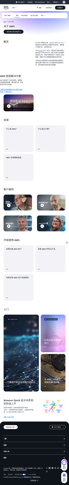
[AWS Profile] (64, 2)
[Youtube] (61, 468)
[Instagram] (55, 468)
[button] (60, 8)
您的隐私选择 (18, 474)
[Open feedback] (67, 242)
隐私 (5, 474)
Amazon (41, 50)
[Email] (46, 472)
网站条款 (10, 474)
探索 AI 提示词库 (9, 417)
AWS (5, 21)
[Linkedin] (52, 468)
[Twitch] (58, 468)
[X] (46, 468)
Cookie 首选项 (32, 474)
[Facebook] (49, 468)
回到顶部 (33, 480)
